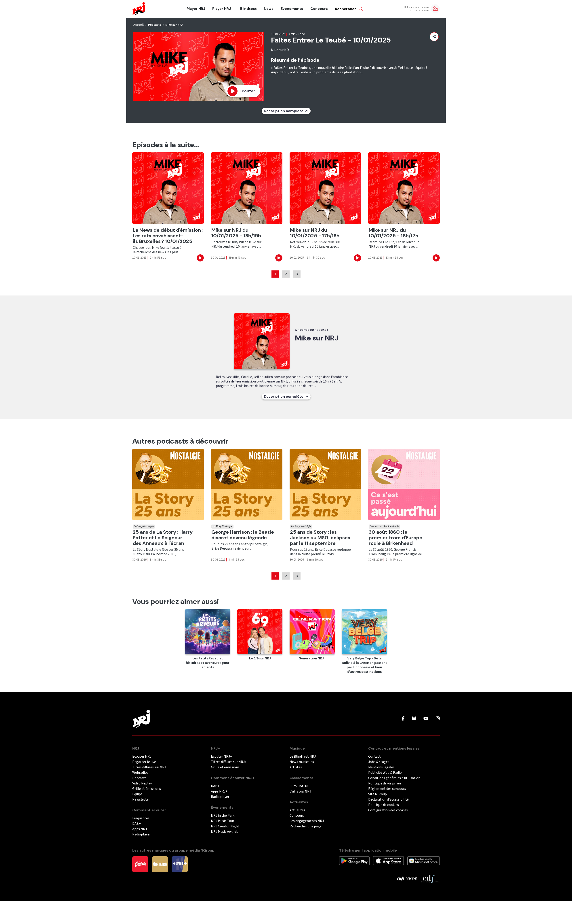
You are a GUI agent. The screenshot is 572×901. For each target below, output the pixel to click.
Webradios (140, 772)
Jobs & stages (378, 762)
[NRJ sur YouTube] (426, 719)
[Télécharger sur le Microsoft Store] (423, 860)
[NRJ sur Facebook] (403, 719)
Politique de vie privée (385, 783)
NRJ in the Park (222, 815)
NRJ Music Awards (224, 831)
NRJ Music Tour (222, 821)
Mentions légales (381, 767)
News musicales (302, 762)
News (268, 9)
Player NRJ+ (222, 9)
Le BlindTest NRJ (303, 756)
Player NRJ (196, 9)
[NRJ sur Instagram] (438, 719)
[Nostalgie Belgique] (160, 864)
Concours (319, 9)
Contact (374, 756)
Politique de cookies (383, 805)
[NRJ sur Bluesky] (414, 719)
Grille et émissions (146, 788)
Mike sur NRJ (174, 25)
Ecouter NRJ (141, 756)
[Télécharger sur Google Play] (354, 860)
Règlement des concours (387, 788)
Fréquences (140, 818)
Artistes (296, 767)
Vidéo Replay (142, 783)
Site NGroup (377, 794)
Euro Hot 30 (299, 786)
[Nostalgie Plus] (180, 864)
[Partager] (434, 36)
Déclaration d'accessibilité (388, 799)
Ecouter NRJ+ (221, 756)
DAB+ (136, 823)
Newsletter (141, 799)
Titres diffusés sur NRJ (149, 767)
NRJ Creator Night (225, 826)
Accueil (138, 25)
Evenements (292, 9)
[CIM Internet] (407, 878)
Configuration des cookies (388, 810)
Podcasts (154, 25)
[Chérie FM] (140, 864)
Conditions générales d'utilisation (394, 778)
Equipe (137, 794)
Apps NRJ (139, 829)
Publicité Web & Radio (385, 772)
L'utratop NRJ (300, 791)
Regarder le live (144, 762)
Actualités (297, 810)
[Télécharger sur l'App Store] (388, 860)
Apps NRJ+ (219, 791)
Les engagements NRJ (307, 821)
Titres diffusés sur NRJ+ (229, 762)
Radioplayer (141, 834)
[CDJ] (430, 878)
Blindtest (248, 9)
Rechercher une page (306, 826)
